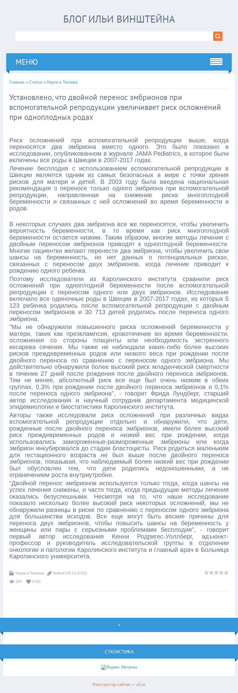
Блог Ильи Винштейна (119, 18)
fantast (58, 573)
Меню (26, 62)
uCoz (141, 684)
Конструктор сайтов (111, 684)
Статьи (35, 82)
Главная (16, 82)
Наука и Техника (62, 82)
